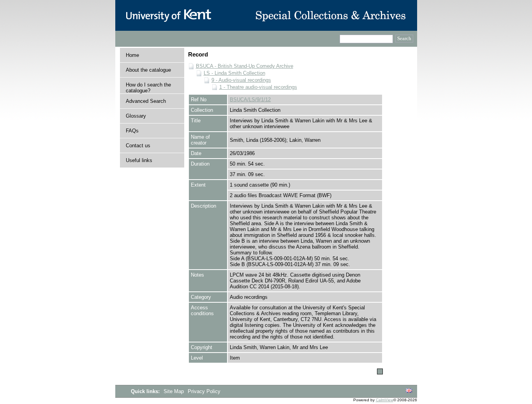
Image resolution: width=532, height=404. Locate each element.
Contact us (138, 145)
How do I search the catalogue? (148, 88)
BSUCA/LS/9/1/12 (250, 99)
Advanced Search (146, 101)
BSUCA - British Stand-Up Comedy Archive (244, 66)
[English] (409, 391)
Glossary (136, 116)
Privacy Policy (204, 391)
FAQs (132, 131)
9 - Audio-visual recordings (241, 80)
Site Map (174, 391)
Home (132, 55)
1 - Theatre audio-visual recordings (258, 87)
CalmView (384, 400)
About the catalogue (148, 70)
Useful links (139, 160)
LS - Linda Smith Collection (234, 73)
